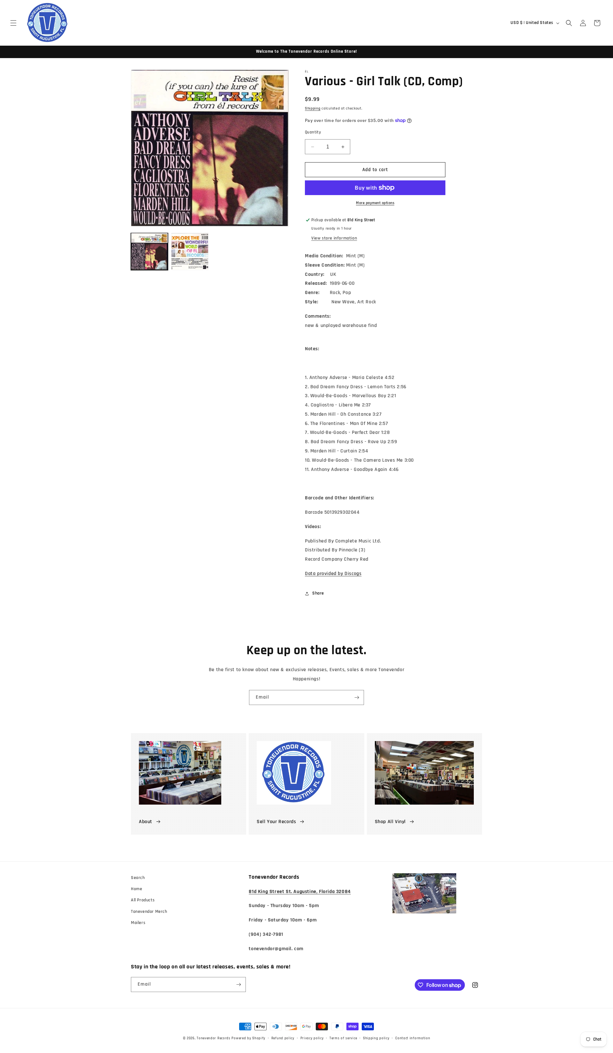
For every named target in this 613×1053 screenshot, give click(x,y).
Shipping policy (376, 1038)
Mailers (138, 923)
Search (138, 878)
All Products (143, 900)
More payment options (375, 203)
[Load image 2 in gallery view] (189, 251)
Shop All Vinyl (390, 821)
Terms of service (343, 1038)
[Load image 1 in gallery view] (149, 251)
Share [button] (318, 593)
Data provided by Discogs (333, 573)
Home (136, 889)
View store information (334, 238)
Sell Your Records (276, 821)
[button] (13, 23)
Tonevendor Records (214, 1038)
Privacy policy (312, 1038)
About (145, 821)
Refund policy (282, 1038)
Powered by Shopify (248, 1038)
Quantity (313, 132)
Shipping (313, 108)
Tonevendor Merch (149, 911)
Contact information (412, 1038)
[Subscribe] (357, 697)
